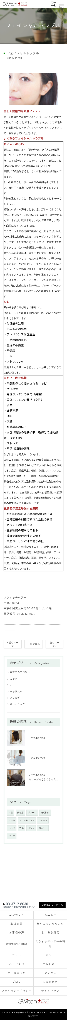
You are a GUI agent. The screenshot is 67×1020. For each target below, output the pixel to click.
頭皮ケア (43, 828)
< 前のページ (13, 644)
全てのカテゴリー (20, 672)
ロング (12, 828)
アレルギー (16, 697)
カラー (13, 685)
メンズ (31, 828)
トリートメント (26, 820)
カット (13, 678)
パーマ (12, 836)
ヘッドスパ (16, 691)
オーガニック (17, 704)
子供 (21, 828)
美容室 (20, 812)
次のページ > (54, 644)
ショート (43, 820)
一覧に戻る (33, 644)
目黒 (11, 812)
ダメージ (32, 812)
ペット (12, 820)
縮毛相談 (45, 812)
